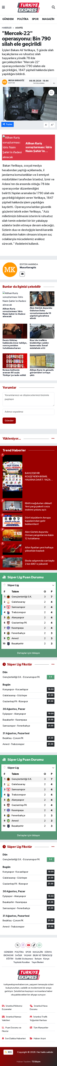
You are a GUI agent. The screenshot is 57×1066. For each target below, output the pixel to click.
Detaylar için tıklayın (28, 653)
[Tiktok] (33, 945)
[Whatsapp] (39, 945)
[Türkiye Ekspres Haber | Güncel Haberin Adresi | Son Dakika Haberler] (28, 7)
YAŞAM (27, 955)
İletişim (38, 959)
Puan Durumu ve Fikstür (11, 1029)
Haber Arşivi (40, 1038)
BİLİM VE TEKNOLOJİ (42, 955)
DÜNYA (48, 952)
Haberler (7, 28)
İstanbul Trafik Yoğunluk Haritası (38, 1018)
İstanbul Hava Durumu (38, 1007)
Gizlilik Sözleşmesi (24, 959)
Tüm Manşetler (40, 1027)
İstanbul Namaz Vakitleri (11, 1018)
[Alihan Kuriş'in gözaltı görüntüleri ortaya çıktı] (42, 360)
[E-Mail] (22, 274)
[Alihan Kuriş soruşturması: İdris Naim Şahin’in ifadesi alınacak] (15, 299)
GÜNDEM (8, 19)
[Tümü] (53, 438)
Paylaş (9, 124)
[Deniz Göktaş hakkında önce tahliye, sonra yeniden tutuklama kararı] (15, 331)
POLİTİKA (22, 19)
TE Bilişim (36, 1061)
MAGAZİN (48, 19)
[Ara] (53, 8)
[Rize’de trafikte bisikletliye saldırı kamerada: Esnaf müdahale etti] (42, 331)
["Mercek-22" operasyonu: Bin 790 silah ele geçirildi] (28, 104)
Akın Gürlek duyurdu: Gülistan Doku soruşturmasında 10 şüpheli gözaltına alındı (41, 313)
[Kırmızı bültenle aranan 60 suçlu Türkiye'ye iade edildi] (15, 360)
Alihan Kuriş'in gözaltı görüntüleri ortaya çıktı (42, 372)
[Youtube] (28, 945)
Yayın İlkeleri (38, 962)
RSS (10, 1052)
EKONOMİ (8, 955)
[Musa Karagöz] (10, 269)
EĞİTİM (9, 959)
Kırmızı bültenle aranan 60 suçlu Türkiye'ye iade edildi (14, 372)
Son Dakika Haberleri (15, 1038)
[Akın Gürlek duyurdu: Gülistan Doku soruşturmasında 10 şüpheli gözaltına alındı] (42, 298)
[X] (17, 945)
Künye (46, 959)
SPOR (35, 19)
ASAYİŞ (19, 28)
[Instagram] (23, 945)
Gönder (9, 420)
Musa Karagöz (28, 267)
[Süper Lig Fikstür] (53, 664)
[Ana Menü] (3, 7)
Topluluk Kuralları (21, 962)
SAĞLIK (18, 955)
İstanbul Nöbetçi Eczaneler (12, 1007)
